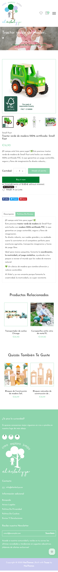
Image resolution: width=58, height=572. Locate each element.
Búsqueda (6, 500)
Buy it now (20, 180)
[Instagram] (10, 437)
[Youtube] (17, 437)
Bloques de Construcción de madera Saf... (16, 392)
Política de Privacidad (12, 509)
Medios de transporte (30, 42)
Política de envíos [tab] (25, 214)
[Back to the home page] (3, 38)
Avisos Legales (8, 505)
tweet (15, 199)
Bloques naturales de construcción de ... (42, 392)
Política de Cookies (10, 514)
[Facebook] (4, 437)
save (24, 199)
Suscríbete (49, 533)
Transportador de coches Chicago (16, 332)
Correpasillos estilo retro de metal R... (42, 332)
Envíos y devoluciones (12, 518)
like (6, 199)
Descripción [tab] (9, 214)
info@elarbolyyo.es (14, 487)
